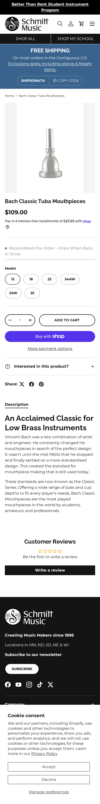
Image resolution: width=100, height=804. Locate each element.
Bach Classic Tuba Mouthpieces (42, 96)
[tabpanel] (50, 464)
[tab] (16, 404)
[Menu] (92, 23)
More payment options (50, 348)
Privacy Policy (44, 753)
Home (9, 96)
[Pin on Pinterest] (41, 384)
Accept (49, 766)
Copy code (68, 80)
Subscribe (22, 669)
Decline (49, 779)
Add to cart (67, 320)
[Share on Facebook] (31, 384)
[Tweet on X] (22, 384)
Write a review (50, 570)
